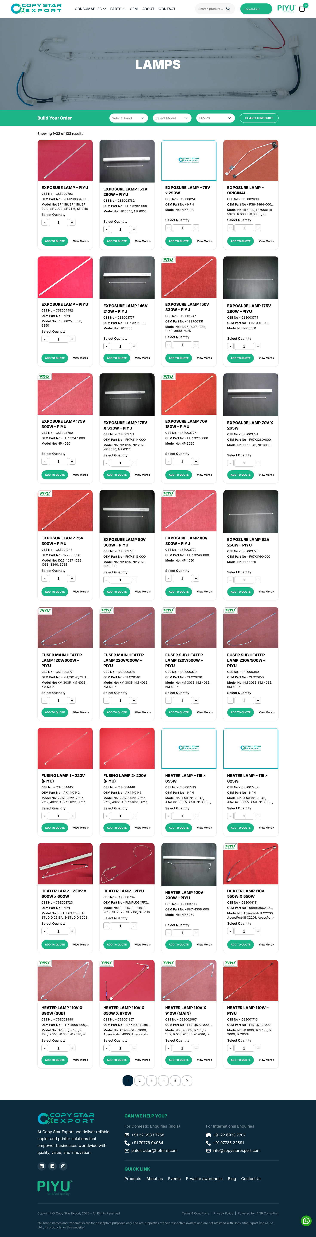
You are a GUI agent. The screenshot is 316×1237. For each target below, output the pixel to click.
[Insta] (63, 1166)
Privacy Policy (223, 1213)
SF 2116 (69, 208)
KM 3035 (64, 682)
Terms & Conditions (195, 1213)
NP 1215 (125, 445)
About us (154, 1178)
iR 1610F (261, 1030)
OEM (134, 9)
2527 (79, 798)
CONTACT (167, 9)
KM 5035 (47, 687)
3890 (178, 331)
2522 (70, 798)
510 (60, 321)
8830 (77, 321)
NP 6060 (126, 328)
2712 (44, 802)
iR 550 (53, 1034)
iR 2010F (243, 1034)
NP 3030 (109, 449)
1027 (193, 326)
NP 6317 (124, 449)
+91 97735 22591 (228, 1142)
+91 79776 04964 (147, 1142)
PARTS (115, 9)
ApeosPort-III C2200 (258, 913)
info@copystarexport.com (237, 1150)
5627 (81, 802)
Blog (232, 1178)
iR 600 (64, 1034)
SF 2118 (82, 208)
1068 (168, 331)
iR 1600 (248, 1030)
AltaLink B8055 (176, 802)
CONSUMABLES (88, 9)
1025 (184, 326)
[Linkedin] (41, 1166)
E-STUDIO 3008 (75, 917)
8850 (45, 325)
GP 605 (63, 1030)
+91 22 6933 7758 (147, 1135)
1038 (201, 326)
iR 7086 (75, 1034)
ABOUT (148, 9)
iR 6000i (255, 214)
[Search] (228, 9)
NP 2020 (139, 445)
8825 (68, 321)
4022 (54, 802)
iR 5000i (262, 210)
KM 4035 (79, 682)
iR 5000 (248, 210)
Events (174, 1178)
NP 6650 (249, 328)
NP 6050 (140, 211)
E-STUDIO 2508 (69, 913)
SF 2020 (56, 208)
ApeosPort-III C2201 (241, 917)
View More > (81, 241)
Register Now (252, 10)
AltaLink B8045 (192, 798)
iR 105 (74, 1030)
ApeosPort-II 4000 (116, 1034)
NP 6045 (126, 211)
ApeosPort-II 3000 (133, 1030)
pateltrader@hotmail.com (154, 1150)
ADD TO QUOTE (55, 241)
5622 (72, 802)
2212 (61, 798)
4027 (63, 802)
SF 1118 (75, 204)
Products (132, 1178)
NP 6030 (187, 210)
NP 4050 (64, 443)
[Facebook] (52, 1166)
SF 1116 (63, 204)
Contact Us (251, 1178)
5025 (187, 331)
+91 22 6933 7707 (229, 1135)
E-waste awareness (204, 1178)
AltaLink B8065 (199, 802)
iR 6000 (242, 214)
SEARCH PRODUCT (259, 118)
